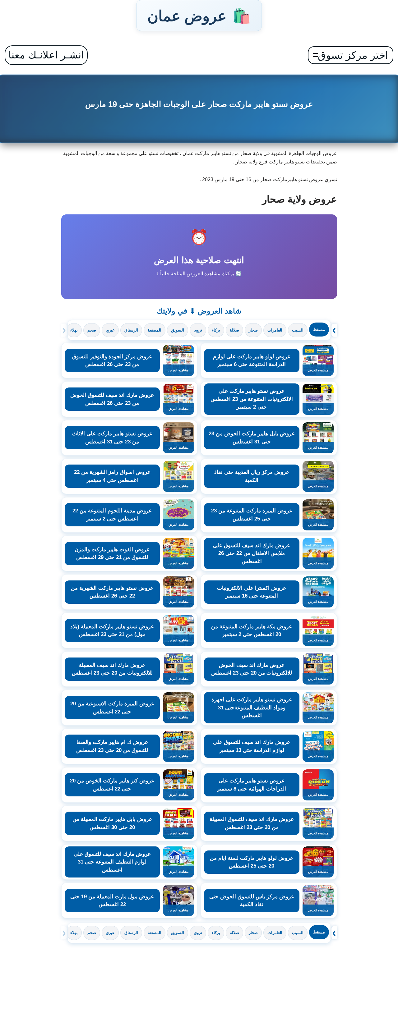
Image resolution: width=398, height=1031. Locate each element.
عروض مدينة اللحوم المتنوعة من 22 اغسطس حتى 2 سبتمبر (112, 515)
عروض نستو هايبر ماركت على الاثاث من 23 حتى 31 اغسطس (112, 438)
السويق (177, 330)
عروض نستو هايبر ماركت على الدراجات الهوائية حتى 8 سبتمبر (251, 785)
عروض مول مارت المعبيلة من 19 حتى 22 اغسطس (112, 901)
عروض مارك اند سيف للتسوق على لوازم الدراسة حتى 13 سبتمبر (251, 746)
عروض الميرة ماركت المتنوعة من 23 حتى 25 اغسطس (251, 515)
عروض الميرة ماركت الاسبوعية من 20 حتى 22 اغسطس (112, 708)
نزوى (198, 330)
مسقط (319, 329)
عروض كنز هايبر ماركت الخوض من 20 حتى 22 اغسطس (112, 785)
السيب (297, 330)
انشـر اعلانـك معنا (46, 55)
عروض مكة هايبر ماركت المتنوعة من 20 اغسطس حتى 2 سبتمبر (251, 631)
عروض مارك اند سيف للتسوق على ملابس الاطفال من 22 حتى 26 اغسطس (251, 553)
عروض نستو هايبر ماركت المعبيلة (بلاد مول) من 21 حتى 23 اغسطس (112, 631)
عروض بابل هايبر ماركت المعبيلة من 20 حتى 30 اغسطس (112, 823)
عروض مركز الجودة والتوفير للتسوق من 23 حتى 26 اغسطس (112, 361)
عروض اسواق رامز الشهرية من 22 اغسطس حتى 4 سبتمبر (112, 476)
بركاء (216, 330)
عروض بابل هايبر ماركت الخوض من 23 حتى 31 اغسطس (252, 438)
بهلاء (74, 330)
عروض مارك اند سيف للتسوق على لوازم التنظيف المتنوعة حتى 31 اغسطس (112, 862)
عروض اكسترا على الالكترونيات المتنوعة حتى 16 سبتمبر (251, 592)
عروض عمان (199, 15)
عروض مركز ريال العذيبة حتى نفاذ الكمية (251, 476)
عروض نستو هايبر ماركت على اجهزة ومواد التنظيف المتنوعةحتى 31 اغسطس (251, 707)
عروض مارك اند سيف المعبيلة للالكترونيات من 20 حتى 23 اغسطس (112, 669)
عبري (110, 330)
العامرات (274, 330)
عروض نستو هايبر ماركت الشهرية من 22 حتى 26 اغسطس (112, 592)
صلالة (234, 330)
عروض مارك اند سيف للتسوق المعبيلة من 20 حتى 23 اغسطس (252, 823)
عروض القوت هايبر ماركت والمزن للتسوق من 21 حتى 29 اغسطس (112, 554)
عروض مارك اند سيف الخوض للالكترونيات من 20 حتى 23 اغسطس (251, 669)
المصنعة (154, 330)
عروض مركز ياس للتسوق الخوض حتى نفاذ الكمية (251, 901)
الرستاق (131, 330)
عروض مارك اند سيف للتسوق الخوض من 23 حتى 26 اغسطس (112, 399)
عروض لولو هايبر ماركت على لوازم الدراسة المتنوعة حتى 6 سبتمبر (251, 361)
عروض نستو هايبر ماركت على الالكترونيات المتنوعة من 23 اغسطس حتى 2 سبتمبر (252, 399)
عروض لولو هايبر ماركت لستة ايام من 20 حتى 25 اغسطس (251, 862)
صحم (91, 330)
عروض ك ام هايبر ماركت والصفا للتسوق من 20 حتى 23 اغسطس (112, 746)
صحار (253, 330)
